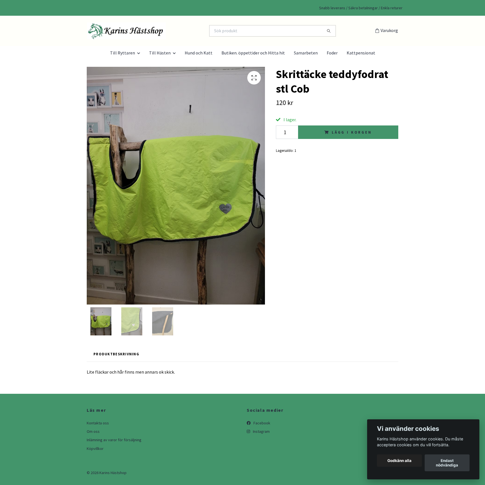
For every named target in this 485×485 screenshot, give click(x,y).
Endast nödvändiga (447, 462)
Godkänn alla (399, 460)
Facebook (261, 422)
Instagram (261, 431)
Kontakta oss (98, 422)
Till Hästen (160, 53)
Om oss (93, 431)
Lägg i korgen (352, 132)
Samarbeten (306, 53)
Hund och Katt (198, 53)
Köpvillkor (95, 448)
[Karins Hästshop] (164, 31)
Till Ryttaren (122, 53)
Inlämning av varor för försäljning (114, 439)
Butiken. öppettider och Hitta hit (253, 53)
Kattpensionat (361, 53)
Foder (332, 53)
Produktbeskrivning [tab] (116, 354)
